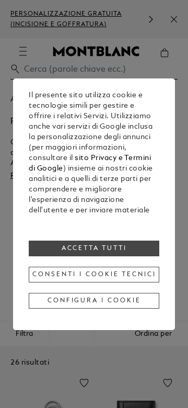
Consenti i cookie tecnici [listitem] (94, 274)
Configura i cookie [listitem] (95, 301)
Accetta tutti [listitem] (94, 248)
